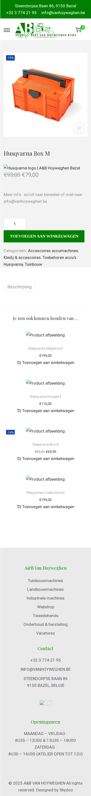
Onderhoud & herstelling (46, 624)
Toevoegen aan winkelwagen (44, 236)
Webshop (45, 606)
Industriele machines (45, 598)
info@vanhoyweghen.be (63, 12)
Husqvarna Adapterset (45, 348)
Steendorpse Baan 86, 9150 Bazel (45, 5)
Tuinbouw (33, 264)
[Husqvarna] (42, 167)
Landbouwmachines (45, 589)
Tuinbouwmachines (45, 580)
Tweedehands (45, 615)
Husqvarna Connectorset (45, 492)
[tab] (45, 287)
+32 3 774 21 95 (21, 12)
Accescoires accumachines (53, 250)
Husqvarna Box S (45, 444)
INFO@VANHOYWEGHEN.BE (45, 669)
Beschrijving (20, 286)
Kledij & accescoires (22, 257)
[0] (78, 30)
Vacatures (45, 633)
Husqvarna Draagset (45, 396)
